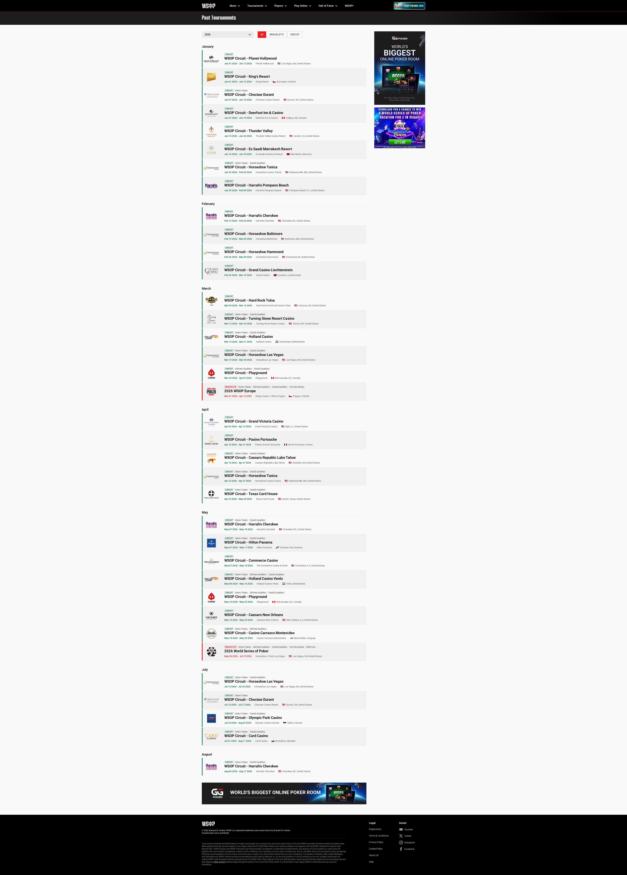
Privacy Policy (376, 842)
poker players (219, 862)
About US (373, 855)
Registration (375, 829)
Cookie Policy (376, 848)
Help (371, 861)
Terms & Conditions (379, 835)
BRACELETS (277, 34)
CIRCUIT (295, 34)
